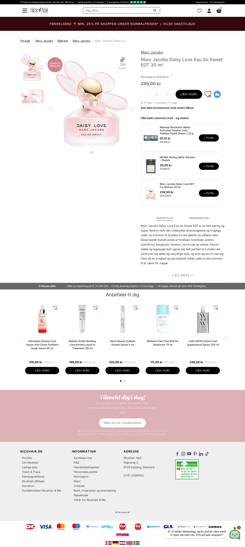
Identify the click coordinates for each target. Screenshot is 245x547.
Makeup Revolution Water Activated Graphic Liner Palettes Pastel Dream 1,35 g (177, 130)
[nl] (122, 542)
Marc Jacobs (44, 41)
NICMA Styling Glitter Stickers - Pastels (177, 159)
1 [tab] (121, 381)
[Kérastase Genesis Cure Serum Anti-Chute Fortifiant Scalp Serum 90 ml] (42, 318)
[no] (129, 542)
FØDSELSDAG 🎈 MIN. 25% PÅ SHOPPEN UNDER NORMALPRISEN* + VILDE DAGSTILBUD (122, 24)
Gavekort (28, 486)
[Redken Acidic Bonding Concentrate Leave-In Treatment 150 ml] (82, 318)
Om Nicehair (30, 462)
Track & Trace (31, 472)
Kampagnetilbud (33, 476)
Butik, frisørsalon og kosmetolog (95, 490)
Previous (51, 109)
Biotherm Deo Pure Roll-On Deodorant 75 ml (162, 342)
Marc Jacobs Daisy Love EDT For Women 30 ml (177, 185)
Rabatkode (81, 495)
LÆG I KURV (188, 94)
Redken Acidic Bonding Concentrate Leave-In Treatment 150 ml (82, 344)
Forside (25, 41)
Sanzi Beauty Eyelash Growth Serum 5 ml (122, 342)
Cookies (79, 486)
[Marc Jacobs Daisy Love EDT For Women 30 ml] (151, 193)
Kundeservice (201, 2)
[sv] (136, 542)
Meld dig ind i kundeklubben (122, 423)
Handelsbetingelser (87, 467)
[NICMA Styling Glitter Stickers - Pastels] (151, 166)
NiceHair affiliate (33, 481)
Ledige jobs (29, 467)
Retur (77, 481)
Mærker (62, 41)
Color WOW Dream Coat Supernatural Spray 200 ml (203, 342)
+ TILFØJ (208, 137)
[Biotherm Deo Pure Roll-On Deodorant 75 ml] (163, 318)
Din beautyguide (217, 2)
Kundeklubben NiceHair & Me (41, 490)
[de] (115, 542)
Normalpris (81, 476)
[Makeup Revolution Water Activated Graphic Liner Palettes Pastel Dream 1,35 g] (151, 138)
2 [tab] (124, 381)
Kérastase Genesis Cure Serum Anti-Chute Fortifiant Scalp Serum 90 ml (42, 344)
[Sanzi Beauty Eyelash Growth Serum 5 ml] (122, 318)
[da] (108, 542)
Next (131, 109)
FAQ (76, 462)
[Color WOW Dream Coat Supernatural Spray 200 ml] (203, 318)
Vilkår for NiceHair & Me (90, 500)
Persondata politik (86, 472)
